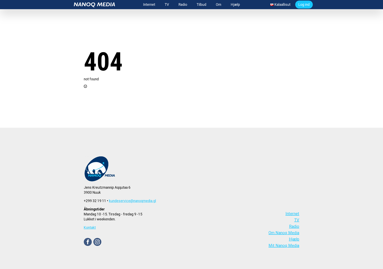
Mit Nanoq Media (283, 245)
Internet (149, 5)
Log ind (304, 5)
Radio (183, 5)
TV (167, 5)
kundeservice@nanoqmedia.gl (132, 201)
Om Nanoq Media (283, 232)
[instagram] (97, 242)
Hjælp (235, 5)
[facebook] (88, 242)
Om (218, 5)
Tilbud (201, 5)
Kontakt (90, 228)
